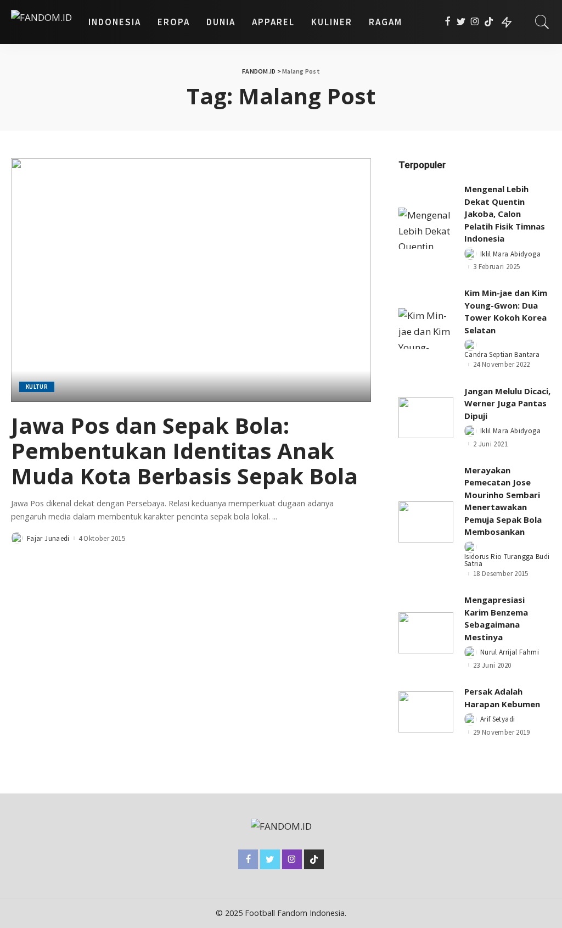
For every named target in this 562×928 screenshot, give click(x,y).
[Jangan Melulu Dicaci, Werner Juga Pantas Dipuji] (425, 417)
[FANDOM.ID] (41, 22)
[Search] (542, 22)
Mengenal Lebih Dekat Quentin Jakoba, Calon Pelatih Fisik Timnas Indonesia (504, 213)
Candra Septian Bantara (501, 354)
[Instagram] (475, 22)
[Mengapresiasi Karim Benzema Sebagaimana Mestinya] (425, 632)
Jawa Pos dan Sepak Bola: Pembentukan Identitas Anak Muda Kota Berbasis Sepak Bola (184, 450)
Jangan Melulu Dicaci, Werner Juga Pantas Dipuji (507, 403)
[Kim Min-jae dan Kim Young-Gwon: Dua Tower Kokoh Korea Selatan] (425, 328)
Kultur (37, 386)
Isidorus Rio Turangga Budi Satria (507, 560)
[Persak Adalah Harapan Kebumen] (425, 712)
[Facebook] (447, 22)
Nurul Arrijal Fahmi (509, 652)
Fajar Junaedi (48, 538)
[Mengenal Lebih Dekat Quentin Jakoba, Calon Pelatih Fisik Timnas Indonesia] (425, 228)
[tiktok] (489, 22)
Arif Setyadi (497, 719)
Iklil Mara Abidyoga (510, 254)
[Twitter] (461, 22)
